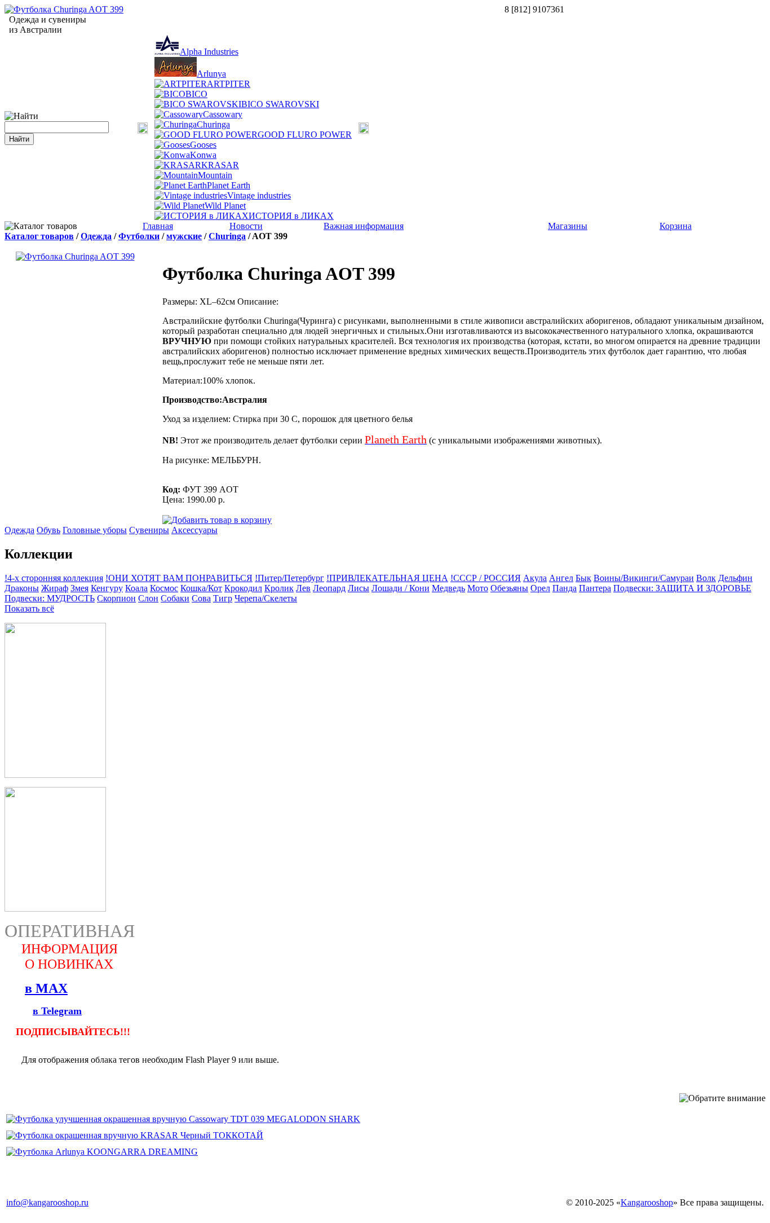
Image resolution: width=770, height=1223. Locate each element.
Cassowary (222, 114)
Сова (201, 598)
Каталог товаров (39, 236)
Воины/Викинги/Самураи (644, 578)
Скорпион (116, 598)
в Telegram (57, 1011)
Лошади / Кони (400, 588)
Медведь (448, 588)
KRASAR (220, 165)
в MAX (46, 988)
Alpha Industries (209, 51)
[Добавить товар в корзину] (217, 519)
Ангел (561, 578)
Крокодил (243, 588)
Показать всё (29, 608)
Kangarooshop (647, 1202)
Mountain (215, 175)
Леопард (329, 588)
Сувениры (149, 530)
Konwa (203, 155)
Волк (706, 578)
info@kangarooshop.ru (47, 1202)
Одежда (96, 236)
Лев (303, 588)
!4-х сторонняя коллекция (54, 578)
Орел (540, 588)
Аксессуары (194, 530)
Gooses (203, 144)
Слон (148, 598)
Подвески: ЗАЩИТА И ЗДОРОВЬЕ (682, 588)
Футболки (139, 236)
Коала (136, 588)
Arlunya (211, 73)
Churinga (213, 124)
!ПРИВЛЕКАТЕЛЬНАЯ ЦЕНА (387, 578)
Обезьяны (509, 588)
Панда (564, 588)
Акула (535, 578)
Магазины (567, 226)
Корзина (676, 226)
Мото (477, 588)
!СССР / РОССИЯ (485, 578)
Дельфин (735, 578)
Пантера (595, 588)
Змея (79, 588)
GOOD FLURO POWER (305, 134)
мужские (184, 236)
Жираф (54, 588)
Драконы (22, 588)
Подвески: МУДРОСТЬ (50, 598)
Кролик (279, 588)
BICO (196, 94)
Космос (164, 588)
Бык (583, 578)
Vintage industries (259, 195)
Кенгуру (107, 588)
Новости (246, 226)
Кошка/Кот (201, 588)
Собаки (175, 598)
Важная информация (364, 226)
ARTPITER (228, 84)
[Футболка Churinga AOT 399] (64, 9)
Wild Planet (225, 205)
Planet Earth (228, 185)
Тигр (222, 598)
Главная (158, 226)
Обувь (48, 530)
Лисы (358, 588)
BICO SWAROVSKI (280, 104)
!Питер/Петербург (289, 578)
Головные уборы (95, 530)
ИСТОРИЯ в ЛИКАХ (291, 216)
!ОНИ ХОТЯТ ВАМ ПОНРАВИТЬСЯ (179, 578)
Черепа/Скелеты (265, 598)
